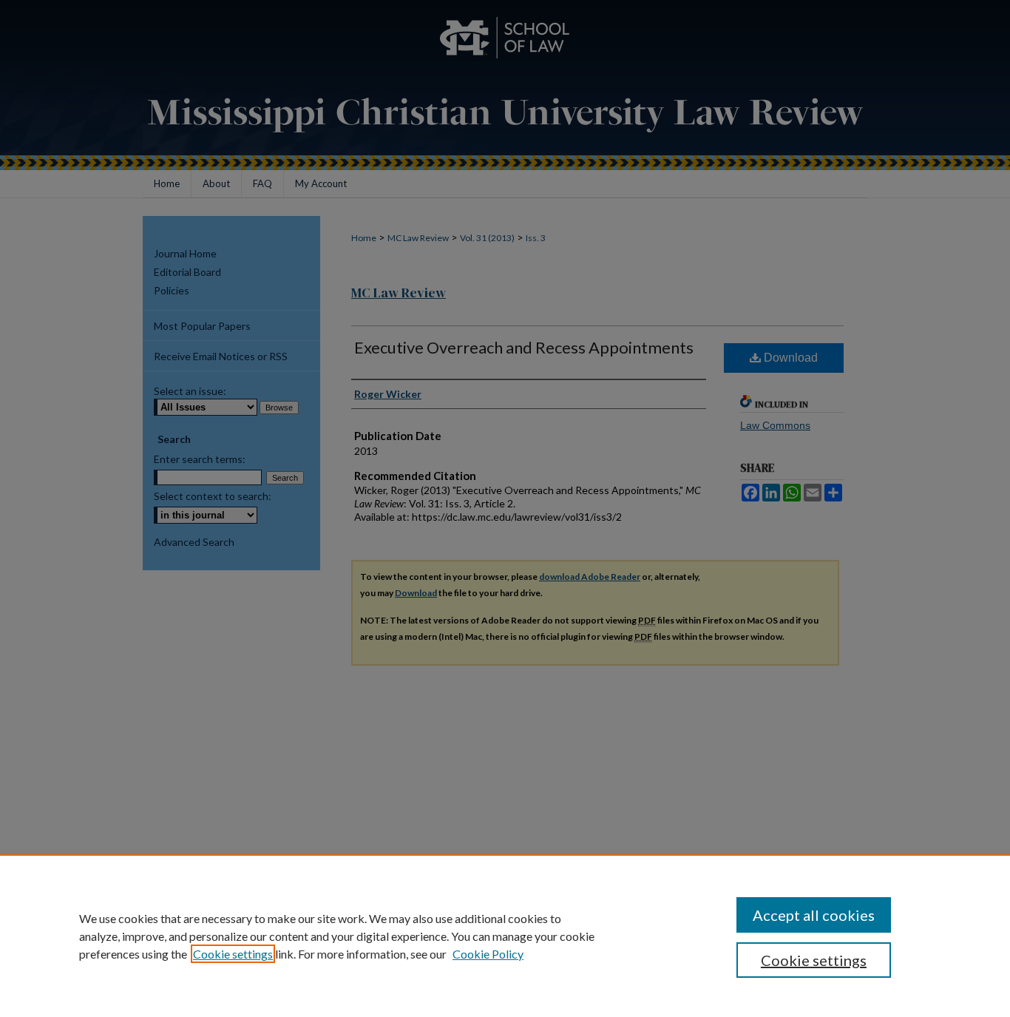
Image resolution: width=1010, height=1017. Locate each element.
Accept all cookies (814, 915)
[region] (505, 935)
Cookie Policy (488, 954)
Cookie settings (233, 954)
